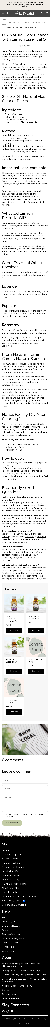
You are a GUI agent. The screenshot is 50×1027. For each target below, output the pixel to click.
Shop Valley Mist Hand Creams (18, 440)
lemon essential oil (38, 67)
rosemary (41, 536)
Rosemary (7, 330)
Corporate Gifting (10, 998)
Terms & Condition (11, 934)
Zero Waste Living (10, 880)
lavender (29, 536)
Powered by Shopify (39, 1019)
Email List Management (13, 938)
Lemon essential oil (11, 223)
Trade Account (9, 994)
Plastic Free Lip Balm (12, 854)
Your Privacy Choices (12, 901)
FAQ (4, 917)
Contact (6, 930)
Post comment (12, 823)
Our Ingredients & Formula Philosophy (21, 970)
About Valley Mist (10, 888)
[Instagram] (7, 1011)
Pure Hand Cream (14, 450)
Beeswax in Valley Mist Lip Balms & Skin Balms (24, 975)
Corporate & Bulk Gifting (14, 905)
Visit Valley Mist (9, 922)
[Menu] (3, 13)
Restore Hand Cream (15, 447)
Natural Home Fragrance (14, 867)
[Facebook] (3, 1011)
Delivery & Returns (11, 926)
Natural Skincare (10, 859)
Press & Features (10, 942)
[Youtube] (11, 1011)
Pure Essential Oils (11, 863)
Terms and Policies (25, 1024)
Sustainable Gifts (10, 871)
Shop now (14, 630)
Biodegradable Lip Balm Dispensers (19, 896)
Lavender (6, 291)
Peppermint (8, 311)
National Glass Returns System (17, 986)
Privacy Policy (8, 947)
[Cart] (47, 13)
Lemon (5, 536)
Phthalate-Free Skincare (14, 884)
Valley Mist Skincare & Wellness (20, 1019)
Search (5, 850)
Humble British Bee (11, 892)
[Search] (8, 13)
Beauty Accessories (11, 875)
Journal (5, 990)
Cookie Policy (8, 951)
